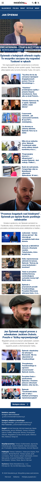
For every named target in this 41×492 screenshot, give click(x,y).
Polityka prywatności (29, 477)
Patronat (8, 477)
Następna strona (18, 404)
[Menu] (3, 2)
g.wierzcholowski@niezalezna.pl (13, 417)
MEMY (37, 8)
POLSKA (16, 8)
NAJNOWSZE (6, 8)
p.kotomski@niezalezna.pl (22, 425)
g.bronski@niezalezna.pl (23, 422)
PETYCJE (30, 8)
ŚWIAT (22, 8)
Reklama (16, 477)
